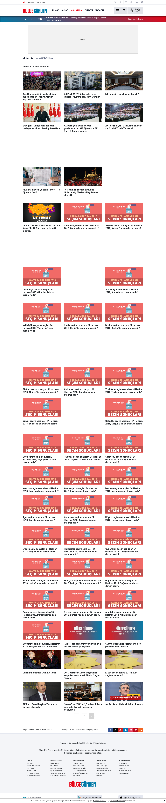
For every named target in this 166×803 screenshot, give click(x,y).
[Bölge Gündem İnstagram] (126, 2)
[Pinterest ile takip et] (135, 730)
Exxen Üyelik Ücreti (78, 766)
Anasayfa (29, 58)
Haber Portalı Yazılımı (34, 798)
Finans (55, 10)
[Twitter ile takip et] (115, 730)
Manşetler (31, 2)
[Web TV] (136, 2)
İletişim (89, 730)
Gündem (89, 10)
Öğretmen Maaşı (124, 773)
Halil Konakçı (54, 766)
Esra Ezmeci (30, 768)
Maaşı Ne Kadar (100, 773)
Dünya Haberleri (54, 763)
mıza (104, 801)
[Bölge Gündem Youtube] (131, 2)
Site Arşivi (99, 775)
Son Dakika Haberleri (56, 761)
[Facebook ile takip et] (110, 730)
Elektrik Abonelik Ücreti (33, 766)
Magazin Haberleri (124, 761)
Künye (72, 730)
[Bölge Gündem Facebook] (120, 2)
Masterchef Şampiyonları (80, 773)
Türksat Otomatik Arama (57, 773)
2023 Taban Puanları (125, 770)
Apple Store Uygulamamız (132, 797)
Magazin (99, 10)
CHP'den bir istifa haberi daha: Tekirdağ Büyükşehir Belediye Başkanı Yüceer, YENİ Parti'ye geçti (76, 19)
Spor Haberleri (31, 763)
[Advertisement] (83, 149)
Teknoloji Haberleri (78, 763)
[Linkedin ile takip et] (125, 730)
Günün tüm (135, 19)
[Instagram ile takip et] (130, 730)
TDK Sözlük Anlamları (79, 770)
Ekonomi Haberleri (78, 761)
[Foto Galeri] (142, 2)
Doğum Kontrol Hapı (56, 770)
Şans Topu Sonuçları (56, 768)
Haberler (29, 761)
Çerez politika (98, 801)
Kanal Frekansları (124, 766)
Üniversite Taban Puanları (103, 770)
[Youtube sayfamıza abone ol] (120, 730)
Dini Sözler (122, 768)
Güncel (65, 10)
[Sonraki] (91, 716)
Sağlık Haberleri (100, 763)
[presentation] (25, 19)
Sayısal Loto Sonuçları (79, 768)
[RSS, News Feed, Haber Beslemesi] (140, 730)
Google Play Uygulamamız (91, 797)
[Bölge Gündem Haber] (35, 10)
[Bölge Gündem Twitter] (115, 2)
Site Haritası (76, 775)
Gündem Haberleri (101, 761)
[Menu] (117, 10)
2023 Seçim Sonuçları (33, 775)
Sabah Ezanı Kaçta (101, 766)
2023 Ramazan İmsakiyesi (58, 775)
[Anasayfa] (24, 2)
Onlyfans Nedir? (31, 770)
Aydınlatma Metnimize (117, 801)
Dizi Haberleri (123, 763)
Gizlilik (96, 730)
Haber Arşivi (41, 2)
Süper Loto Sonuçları (102, 768)
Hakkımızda (80, 730)
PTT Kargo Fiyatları (33, 773)
